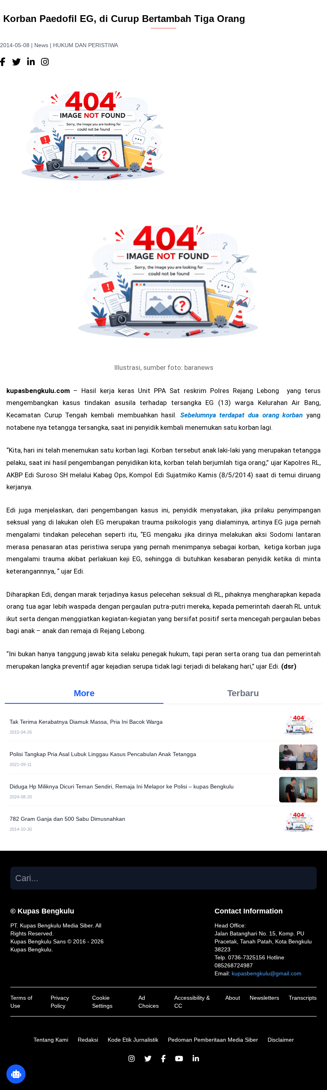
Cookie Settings (102, 1002)
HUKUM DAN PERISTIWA (85, 45)
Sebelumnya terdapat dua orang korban (240, 415)
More (84, 693)
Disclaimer (281, 1039)
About (232, 998)
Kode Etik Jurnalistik (133, 1039)
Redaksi (88, 1039)
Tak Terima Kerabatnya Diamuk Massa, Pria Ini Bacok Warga (86, 722)
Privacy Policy (60, 1002)
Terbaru (243, 693)
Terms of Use (21, 1002)
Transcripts (303, 998)
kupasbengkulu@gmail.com (266, 973)
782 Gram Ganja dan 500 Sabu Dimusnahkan (67, 819)
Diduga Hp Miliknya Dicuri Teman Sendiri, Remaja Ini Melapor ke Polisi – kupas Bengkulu (122, 786)
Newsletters (264, 998)
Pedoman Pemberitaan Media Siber (213, 1039)
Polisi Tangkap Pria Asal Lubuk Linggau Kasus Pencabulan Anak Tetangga (103, 754)
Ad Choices (148, 1002)
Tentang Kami (50, 1039)
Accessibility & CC (192, 1002)
